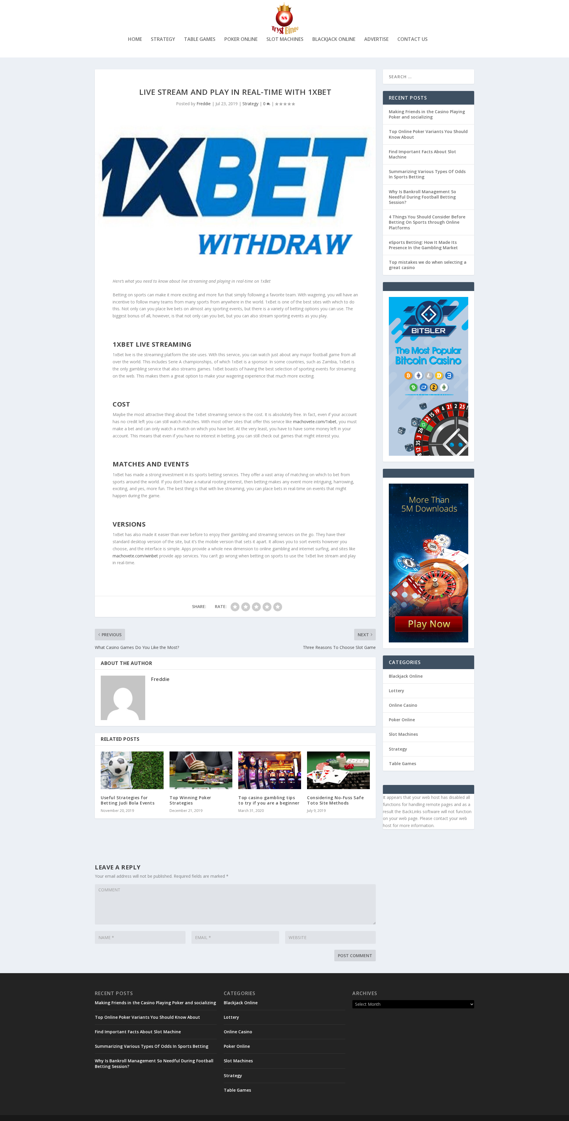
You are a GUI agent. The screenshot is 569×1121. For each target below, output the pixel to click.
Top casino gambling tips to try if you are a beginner (268, 800)
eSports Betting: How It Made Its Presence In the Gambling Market (423, 244)
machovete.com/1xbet (314, 421)
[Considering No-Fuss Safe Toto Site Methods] (338, 770)
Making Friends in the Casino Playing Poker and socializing (427, 114)
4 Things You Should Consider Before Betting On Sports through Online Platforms (427, 222)
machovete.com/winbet (135, 556)
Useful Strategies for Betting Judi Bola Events (127, 800)
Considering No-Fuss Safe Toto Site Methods (335, 800)
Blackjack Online (333, 39)
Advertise (376, 39)
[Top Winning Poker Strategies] (201, 770)
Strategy (163, 39)
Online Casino (403, 705)
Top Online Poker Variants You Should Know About (428, 134)
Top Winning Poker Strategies (190, 800)
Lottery (396, 690)
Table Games (199, 39)
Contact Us (412, 39)
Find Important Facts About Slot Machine (422, 154)
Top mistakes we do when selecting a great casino (427, 264)
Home (135, 39)
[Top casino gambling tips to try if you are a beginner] (269, 770)
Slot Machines (284, 39)
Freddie (203, 103)
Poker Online (241, 39)
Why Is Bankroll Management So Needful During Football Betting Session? (422, 197)
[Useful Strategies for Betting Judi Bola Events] (132, 770)
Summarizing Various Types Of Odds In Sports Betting (427, 174)
